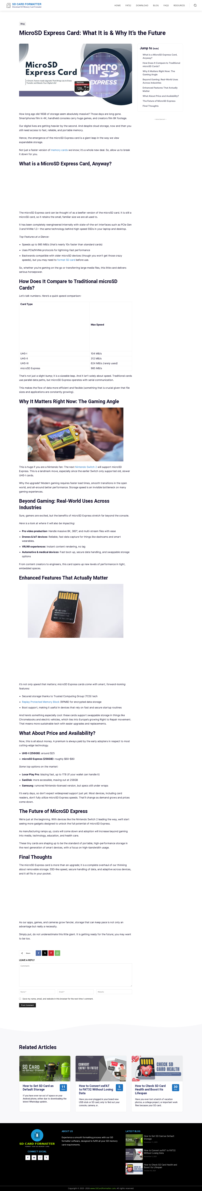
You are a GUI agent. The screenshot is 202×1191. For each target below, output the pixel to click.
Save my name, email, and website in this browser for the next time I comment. (58, 999)
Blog (22, 23)
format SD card (66, 259)
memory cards (59, 150)
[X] (45, 953)
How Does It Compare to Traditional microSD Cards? (161, 65)
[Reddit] (40, 1157)
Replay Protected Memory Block (41, 701)
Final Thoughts (151, 106)
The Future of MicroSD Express (159, 101)
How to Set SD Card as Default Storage (38, 1087)
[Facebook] (38, 953)
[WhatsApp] (57, 953)
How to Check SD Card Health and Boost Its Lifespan (150, 1089)
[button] (195, 5)
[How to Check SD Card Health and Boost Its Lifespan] (157, 1068)
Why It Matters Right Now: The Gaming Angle (159, 73)
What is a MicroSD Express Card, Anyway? (160, 56)
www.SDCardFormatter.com (103, 1188)
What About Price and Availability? (161, 96)
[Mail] (34, 1157)
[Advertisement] (75, 189)
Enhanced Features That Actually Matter (160, 89)
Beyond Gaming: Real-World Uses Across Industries (160, 81)
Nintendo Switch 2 (86, 467)
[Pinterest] (51, 953)
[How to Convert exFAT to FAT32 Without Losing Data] (101, 1068)
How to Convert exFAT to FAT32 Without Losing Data (96, 1089)
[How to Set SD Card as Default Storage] (44, 1068)
